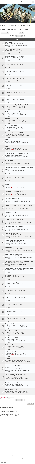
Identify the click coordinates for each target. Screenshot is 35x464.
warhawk (8, 170)
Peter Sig (9, 255)
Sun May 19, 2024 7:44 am (22, 208)
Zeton (8, 241)
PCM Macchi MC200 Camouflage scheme (16, 176)
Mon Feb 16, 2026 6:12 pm (20, 107)
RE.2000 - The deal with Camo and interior (16, 70)
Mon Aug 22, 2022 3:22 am (22, 326)
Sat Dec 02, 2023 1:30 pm (26, 257)
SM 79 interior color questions (13, 254)
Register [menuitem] (23, 1)
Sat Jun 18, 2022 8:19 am (20, 354)
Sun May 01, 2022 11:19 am (23, 370)
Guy (7, 186)
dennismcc (9, 106)
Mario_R (8, 43)
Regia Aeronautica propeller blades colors (17, 111)
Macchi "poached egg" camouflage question (17, 282)
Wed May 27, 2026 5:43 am (22, 59)
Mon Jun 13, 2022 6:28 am (24, 361)
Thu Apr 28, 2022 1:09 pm (22, 378)
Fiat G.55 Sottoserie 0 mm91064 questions (17, 132)
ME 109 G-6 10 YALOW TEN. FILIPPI (15, 77)
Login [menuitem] (29, 1)
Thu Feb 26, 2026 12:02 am (21, 87)
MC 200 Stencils (9, 160)
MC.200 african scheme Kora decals (15, 240)
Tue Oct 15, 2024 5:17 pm (20, 194)
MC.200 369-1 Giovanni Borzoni (14, 219)
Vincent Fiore (9, 92)
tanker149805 (10, 134)
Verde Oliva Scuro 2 (10, 351)
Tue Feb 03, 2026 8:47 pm (21, 114)
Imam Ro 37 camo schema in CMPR (15, 310)
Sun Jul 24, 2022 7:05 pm (21, 340)
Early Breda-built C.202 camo (13, 337)
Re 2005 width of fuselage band (14, 226)
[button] (24, 36)
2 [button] (17, 35)
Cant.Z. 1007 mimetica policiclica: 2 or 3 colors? (18, 205)
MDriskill (8, 148)
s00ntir (12, 271)
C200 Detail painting (10, 212)
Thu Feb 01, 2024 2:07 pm (26, 222)
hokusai (8, 221)
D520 (12, 73)
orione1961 (9, 78)
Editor (12, 80)
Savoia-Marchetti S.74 (11, 330)
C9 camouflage (9, 247)
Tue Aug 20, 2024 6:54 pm (24, 201)
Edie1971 (9, 71)
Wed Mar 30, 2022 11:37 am (22, 385)
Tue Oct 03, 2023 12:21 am (21, 271)
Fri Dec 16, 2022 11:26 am (21, 299)
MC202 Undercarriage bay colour (14, 118)
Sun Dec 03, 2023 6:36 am (26, 250)
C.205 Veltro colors (10, 139)
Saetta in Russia (9, 84)
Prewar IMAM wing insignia (12, 233)
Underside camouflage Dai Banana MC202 (16, 105)
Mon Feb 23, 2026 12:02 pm (21, 100)
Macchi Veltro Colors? (11, 389)
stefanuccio (9, 368)
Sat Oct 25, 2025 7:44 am (20, 128)
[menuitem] (2, 462)
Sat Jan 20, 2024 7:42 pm (25, 236)
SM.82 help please (10, 344)
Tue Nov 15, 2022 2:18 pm (21, 313)
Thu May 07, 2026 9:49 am (20, 73)
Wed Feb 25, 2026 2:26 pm (21, 94)
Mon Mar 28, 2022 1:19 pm (22, 392)
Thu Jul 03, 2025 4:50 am (23, 135)
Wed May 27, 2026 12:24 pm (22, 52)
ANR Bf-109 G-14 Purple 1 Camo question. (16, 289)
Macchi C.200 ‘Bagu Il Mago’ (13, 49)
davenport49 (9, 248)
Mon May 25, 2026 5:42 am (22, 66)
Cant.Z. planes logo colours (13, 63)
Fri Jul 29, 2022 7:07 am (20, 333)
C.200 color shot (9, 146)
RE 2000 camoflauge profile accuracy (15, 358)
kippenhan (9, 290)
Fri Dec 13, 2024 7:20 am (22, 156)
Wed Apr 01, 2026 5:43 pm (20, 80)
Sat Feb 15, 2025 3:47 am (22, 142)
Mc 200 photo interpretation (13, 382)
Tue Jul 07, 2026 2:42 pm (21, 45)
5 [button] (22, 35)
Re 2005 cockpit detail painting (13, 296)
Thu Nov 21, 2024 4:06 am (20, 172)
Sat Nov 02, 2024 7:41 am (20, 187)
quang (8, 50)
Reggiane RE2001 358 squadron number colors (18, 317)
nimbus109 (9, 269)
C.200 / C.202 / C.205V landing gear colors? (17, 153)
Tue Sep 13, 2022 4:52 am (24, 319)
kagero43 (9, 346)
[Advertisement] (17, 434)
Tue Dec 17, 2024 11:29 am (21, 149)
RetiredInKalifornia (15, 222)
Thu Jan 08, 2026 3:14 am (22, 121)
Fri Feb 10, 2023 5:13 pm (20, 285)
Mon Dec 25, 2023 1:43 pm (20, 243)
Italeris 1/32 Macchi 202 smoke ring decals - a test (19, 261)
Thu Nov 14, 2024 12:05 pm (23, 179)
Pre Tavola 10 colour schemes (13, 98)
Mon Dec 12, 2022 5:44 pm (23, 306)
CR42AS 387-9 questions (12, 198)
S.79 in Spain (8, 42)
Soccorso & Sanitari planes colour (14, 56)
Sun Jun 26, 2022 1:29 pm (20, 347)
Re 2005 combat (9, 303)
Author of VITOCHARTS (11, 125)
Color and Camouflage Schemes (14, 30)
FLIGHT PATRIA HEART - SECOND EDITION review (19, 268)
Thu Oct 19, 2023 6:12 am (22, 264)
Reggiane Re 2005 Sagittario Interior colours (17, 324)
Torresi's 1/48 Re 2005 (11, 275)
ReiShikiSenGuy (10, 391)
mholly (8, 141)
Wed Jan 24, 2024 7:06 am (22, 229)
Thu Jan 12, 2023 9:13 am (20, 292)
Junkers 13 (8, 91)
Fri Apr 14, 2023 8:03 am (20, 278)
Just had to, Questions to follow (14, 191)
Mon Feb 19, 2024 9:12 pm (22, 215)
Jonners (8, 262)
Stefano (12, 94)
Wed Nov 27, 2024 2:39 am (23, 163)
